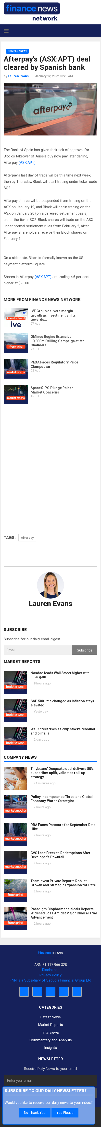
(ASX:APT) (27, 162)
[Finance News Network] (32, 11)
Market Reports (50, 1025)
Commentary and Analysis (50, 1040)
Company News (17, 51)
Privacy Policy (50, 975)
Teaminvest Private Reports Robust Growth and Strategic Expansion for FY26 (63, 883)
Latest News (50, 1017)
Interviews (50, 1032)
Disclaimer (50, 970)
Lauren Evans (50, 604)
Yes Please (65, 1113)
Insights (50, 1047)
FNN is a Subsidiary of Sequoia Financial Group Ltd (50, 980)
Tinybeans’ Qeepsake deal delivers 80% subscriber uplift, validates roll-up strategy (62, 773)
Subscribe (84, 650)
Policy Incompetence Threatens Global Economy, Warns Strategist (62, 799)
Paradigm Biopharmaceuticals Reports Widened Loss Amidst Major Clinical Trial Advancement (64, 913)
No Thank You (35, 1113)
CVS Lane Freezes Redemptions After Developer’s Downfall (60, 855)
